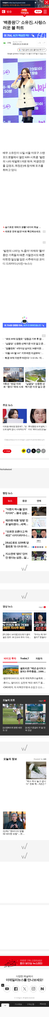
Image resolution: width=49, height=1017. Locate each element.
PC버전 (43, 1004)
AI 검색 (38, 11)
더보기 (41, 607)
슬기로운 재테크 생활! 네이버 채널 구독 (24, 227)
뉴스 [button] (10, 501)
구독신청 (30, 1004)
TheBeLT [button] (24, 658)
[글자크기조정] (39, 43)
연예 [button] (39, 501)
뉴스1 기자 (17, 42)
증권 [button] (24, 501)
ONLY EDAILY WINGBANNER (24, 11)
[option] (24, 4)
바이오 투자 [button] (10, 658)
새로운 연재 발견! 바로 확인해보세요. (23, 231)
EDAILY (3, 11)
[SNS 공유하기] (44, 43)
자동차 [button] (39, 658)
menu (45, 11)
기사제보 (18, 1004)
